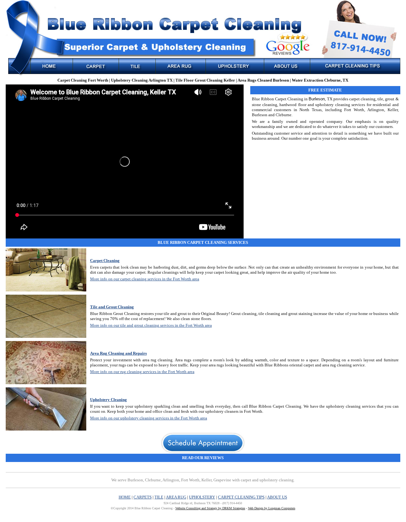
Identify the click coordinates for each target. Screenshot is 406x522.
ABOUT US (277, 497)
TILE (158, 497)
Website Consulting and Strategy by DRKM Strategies (210, 508)
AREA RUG (176, 497)
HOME (125, 497)
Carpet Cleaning (105, 260)
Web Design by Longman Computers (271, 508)
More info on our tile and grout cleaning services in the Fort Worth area (151, 325)
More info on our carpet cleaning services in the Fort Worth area (144, 279)
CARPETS (143, 497)
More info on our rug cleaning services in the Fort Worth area (142, 371)
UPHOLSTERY (202, 497)
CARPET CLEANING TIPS (241, 497)
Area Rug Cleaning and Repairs (118, 353)
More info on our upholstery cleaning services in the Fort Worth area (148, 418)
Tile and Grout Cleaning (112, 306)
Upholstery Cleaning (108, 399)
